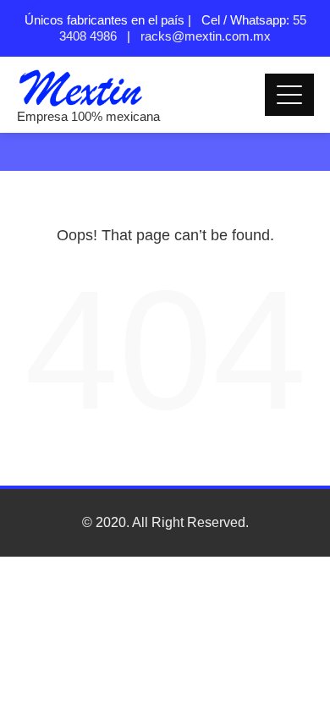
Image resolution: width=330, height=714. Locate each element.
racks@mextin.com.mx (205, 36)
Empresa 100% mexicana (88, 116)
